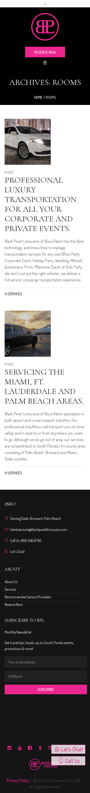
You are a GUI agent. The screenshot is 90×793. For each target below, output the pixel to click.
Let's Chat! (17, 551)
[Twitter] (50, 747)
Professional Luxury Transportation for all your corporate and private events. (41, 204)
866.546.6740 (31, 540)
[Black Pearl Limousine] (45, 26)
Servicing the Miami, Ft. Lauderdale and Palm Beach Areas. (44, 386)
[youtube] (19, 747)
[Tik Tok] (39, 747)
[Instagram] (9, 747)
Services (15, 294)
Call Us (72, 760)
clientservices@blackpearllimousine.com (38, 529)
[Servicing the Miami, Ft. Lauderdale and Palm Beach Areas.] (28, 334)
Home (38, 97)
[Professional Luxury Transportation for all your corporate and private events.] (28, 142)
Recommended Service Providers (28, 597)
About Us (11, 581)
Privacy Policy (18, 780)
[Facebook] (29, 747)
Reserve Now (14, 604)
